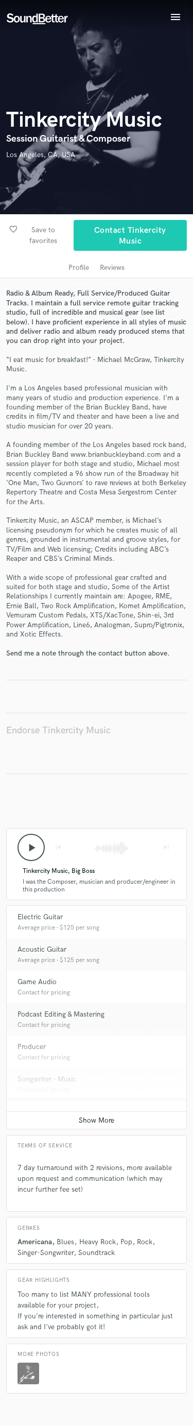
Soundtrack (96, 1252)
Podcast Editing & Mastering (60, 1014)
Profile (78, 267)
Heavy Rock (97, 1242)
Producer (31, 1046)
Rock (144, 1242)
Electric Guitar (40, 917)
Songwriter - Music (46, 1079)
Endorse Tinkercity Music (58, 730)
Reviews (112, 267)
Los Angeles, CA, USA (40, 154)
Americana (34, 1242)
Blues (65, 1242)
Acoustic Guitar (41, 949)
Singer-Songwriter (45, 1252)
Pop (126, 1242)
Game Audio (37, 981)
